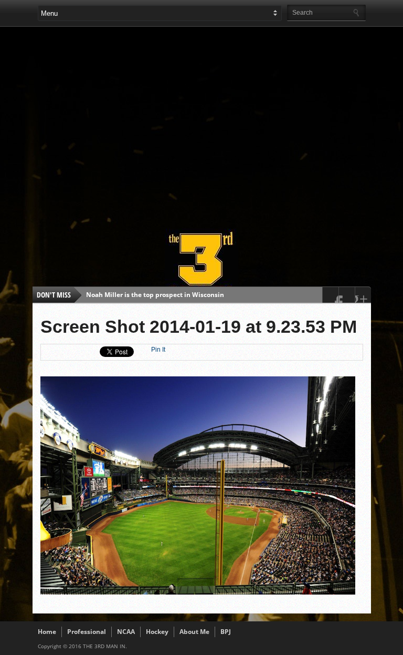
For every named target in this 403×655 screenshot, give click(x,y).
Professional (86, 631)
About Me (194, 631)
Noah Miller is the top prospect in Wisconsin (155, 294)
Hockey (157, 631)
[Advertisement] (220, 123)
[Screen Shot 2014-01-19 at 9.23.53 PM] (197, 592)
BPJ (225, 631)
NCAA (126, 631)
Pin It (158, 349)
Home (47, 631)
